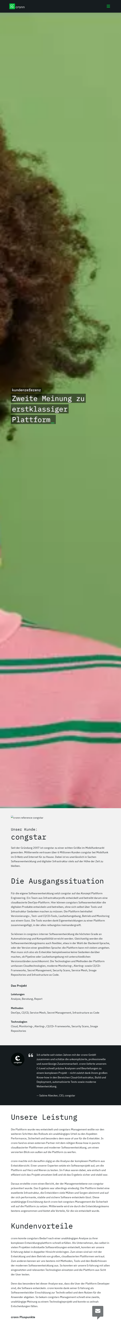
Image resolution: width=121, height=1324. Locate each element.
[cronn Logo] (17, 6)
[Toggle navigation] (108, 6)
